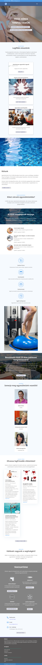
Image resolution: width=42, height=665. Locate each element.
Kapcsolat (6, 658)
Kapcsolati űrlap (20, 632)
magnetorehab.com (11, 608)
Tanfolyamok (14, 519)
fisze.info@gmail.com (13, 624)
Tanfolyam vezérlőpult (8, 652)
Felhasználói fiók (7, 649)
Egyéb (28, 486)
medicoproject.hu (12, 591)
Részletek (20, 71)
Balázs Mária (21, 405)
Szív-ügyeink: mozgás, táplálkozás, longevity (20, 29)
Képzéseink (6, 651)
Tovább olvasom (5, 187)
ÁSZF (5, 661)
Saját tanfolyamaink (20, 101)
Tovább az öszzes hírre (20, 541)
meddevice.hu (29, 587)
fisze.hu (29, 609)
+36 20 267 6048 (12, 619)
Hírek (11, 519)
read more (7, 498)
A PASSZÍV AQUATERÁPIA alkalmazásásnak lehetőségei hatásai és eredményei (11, 517)
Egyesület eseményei (20, 132)
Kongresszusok (34, 486)
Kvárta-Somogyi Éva (21, 448)
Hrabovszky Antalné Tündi (21, 427)
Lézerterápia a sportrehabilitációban (20, 27)
